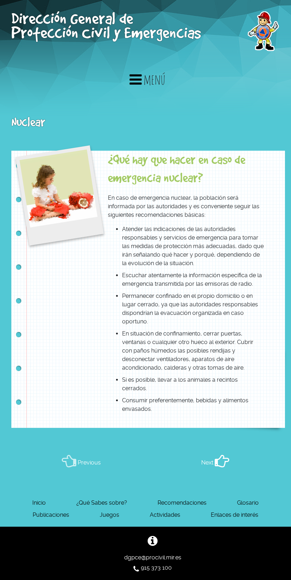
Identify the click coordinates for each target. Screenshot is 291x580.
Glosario (248, 502)
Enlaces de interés (234, 514)
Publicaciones (51, 514)
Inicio (39, 502)
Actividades (165, 514)
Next (208, 462)
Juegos (109, 514)
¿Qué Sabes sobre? (101, 502)
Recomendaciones (182, 502)
